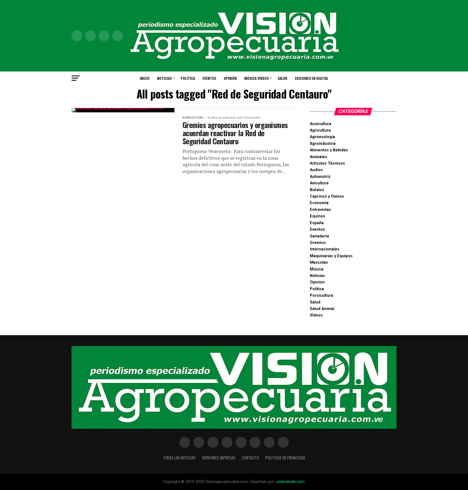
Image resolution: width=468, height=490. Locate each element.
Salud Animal (322, 308)
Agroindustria (323, 143)
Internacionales (324, 249)
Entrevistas (320, 209)
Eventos (209, 78)
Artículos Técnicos (327, 163)
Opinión (230, 78)
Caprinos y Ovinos (327, 196)
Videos (316, 315)
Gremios (318, 242)
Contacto (250, 457)
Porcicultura (321, 295)
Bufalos (317, 190)
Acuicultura (320, 124)
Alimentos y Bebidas (329, 150)
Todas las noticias (179, 457)
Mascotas (319, 262)
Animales (318, 157)
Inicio (145, 78)
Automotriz (320, 176)
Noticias (164, 78)
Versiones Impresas (218, 457)
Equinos (317, 216)
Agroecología (322, 137)
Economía (319, 203)
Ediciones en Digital (311, 78)
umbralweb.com (290, 481)
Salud (282, 78)
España (317, 223)
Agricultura (320, 130)
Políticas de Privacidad (285, 457)
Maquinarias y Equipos (331, 256)
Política (188, 78)
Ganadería (319, 236)
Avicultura (319, 183)
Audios (316, 170)
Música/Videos (256, 78)
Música (316, 269)
